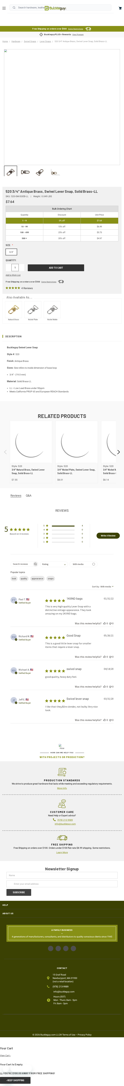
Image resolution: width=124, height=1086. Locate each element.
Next (118, 452)
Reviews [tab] (15, 495)
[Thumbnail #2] (39, 172)
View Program (78, 35)
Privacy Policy (85, 1034)
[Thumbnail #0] (10, 172)
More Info (62, 788)
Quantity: (11, 260)
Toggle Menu (4, 8)
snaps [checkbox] (51, 578)
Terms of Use (68, 1034)
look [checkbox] (14, 578)
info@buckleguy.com (65, 824)
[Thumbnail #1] (25, 172)
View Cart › (5, 1055)
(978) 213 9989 (65, 820)
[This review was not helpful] (110, 623)
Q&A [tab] (28, 495)
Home (55, 8)
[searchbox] (21, 564)
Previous (5, 452)
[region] (62, 171)
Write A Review (108, 535)
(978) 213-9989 (60, 986)
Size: (8, 245)
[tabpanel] (31, 452)
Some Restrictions (75, 29)
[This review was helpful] (104, 623)
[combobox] (54, 564)
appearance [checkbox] (37, 578)
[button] (62, 336)
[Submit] (14, 7)
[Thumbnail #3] (54, 172)
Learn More (62, 852)
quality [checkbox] (24, 578)
